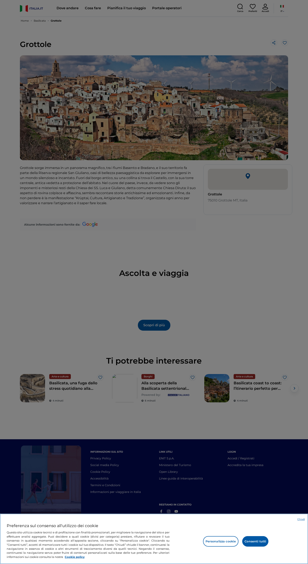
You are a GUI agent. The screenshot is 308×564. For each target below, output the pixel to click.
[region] (154, 539)
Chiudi (301, 519)
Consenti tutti (255, 541)
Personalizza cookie (221, 541)
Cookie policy (75, 557)
